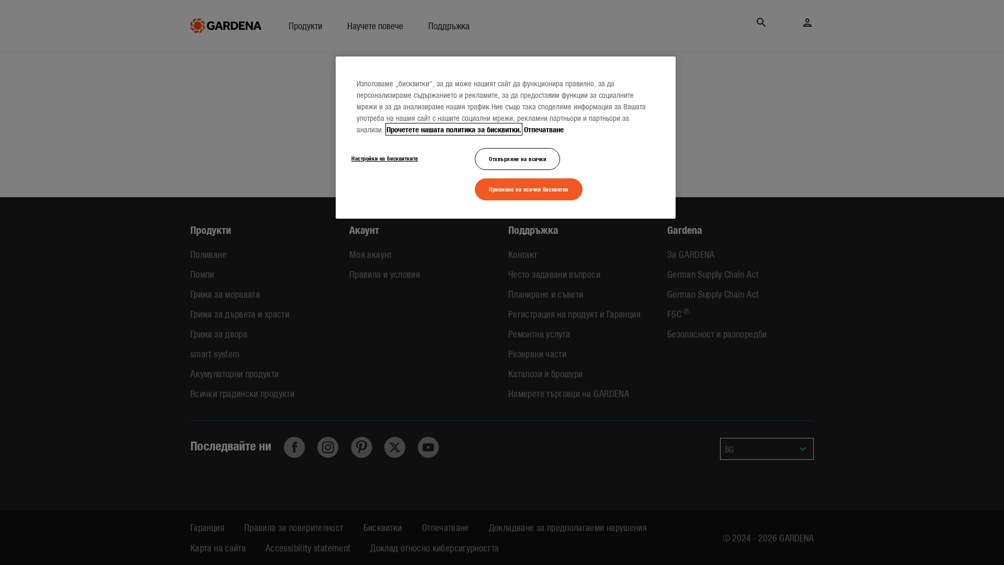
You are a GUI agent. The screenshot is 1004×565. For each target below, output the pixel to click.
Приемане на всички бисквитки (528, 189)
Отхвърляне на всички (517, 158)
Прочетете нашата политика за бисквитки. (453, 129)
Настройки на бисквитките (384, 158)
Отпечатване (544, 129)
